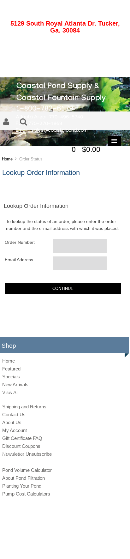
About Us (11, 422)
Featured (11, 368)
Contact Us (14, 414)
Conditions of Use (87, 548)
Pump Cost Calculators (26, 493)
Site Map (36, 548)
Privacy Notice (58, 548)
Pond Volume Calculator (27, 470)
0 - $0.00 (86, 149)
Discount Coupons (21, 446)
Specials (11, 376)
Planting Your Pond (21, 486)
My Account (14, 430)
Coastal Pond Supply (60, 537)
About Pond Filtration (23, 478)
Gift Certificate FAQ (22, 438)
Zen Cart (108, 537)
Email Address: (19, 259)
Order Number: (20, 242)
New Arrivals (15, 384)
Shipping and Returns (24, 406)
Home (7, 159)
